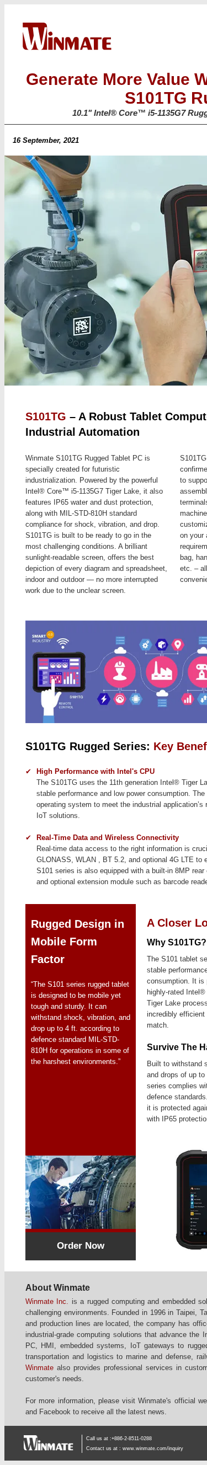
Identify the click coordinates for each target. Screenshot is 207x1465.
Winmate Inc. (46, 1301)
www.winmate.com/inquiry (153, 1448)
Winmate (39, 1368)
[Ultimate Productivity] (80, 1226)
